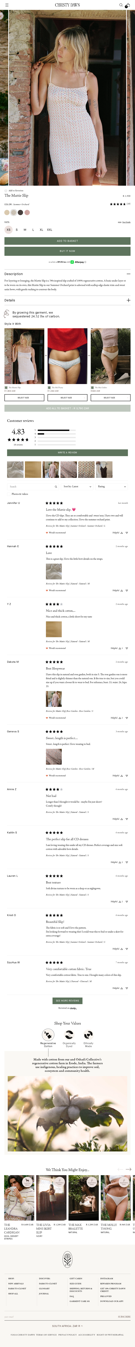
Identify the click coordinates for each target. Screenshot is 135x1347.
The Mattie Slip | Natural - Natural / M (73, 583)
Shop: (11, 1278)
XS (8, 230)
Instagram (106, 1278)
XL (41, 230)
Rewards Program (110, 1283)
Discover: (44, 1278)
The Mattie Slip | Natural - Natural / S (72, 812)
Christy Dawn (26, 1335)
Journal (44, 1293)
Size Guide (126, 222)
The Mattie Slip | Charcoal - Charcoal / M (74, 981)
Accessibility (86, 1335)
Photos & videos (20, 494)
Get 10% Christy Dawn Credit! (112, 1290)
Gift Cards (76, 1278)
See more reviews (67, 1000)
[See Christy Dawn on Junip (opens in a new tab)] (73, 1008)
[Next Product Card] (128, 1169)
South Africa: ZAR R (66, 1326)
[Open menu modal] (7, 5)
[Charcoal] (20, 212)
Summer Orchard (21, 204)
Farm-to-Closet (17, 1288)
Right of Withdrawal (110, 1335)
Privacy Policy (67, 1335)
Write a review (67, 452)
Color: (16, 204)
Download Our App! (111, 1301)
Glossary (44, 1288)
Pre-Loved (106, 1296)
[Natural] (7, 212)
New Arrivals (16, 1283)
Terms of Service (46, 1335)
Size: (7, 222)
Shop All (13, 1293)
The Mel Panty (57, 387)
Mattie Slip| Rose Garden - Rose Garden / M (75, 769)
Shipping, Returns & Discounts (81, 1290)
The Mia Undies (101, 387)
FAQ (72, 1296)
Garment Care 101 (80, 1301)
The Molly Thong (109, 1229)
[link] (120, 204)
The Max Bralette (75, 1229)
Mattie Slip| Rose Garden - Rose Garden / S (74, 711)
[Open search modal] (121, 5)
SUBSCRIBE (124, 1317)
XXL (49, 230)
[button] (13, 191)
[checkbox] (33, 494)
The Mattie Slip (16, 196)
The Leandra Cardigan (11, 1232)
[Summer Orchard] (13, 212)
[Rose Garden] (27, 212)
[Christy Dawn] (67, 5)
